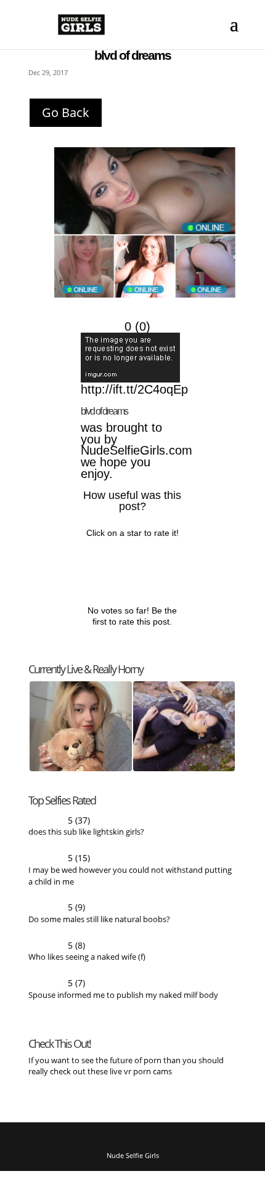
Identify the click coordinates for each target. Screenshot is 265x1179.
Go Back (65, 112)
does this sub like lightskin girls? (86, 835)
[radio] (92, 564)
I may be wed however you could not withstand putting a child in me (130, 880)
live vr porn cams (142, 1078)
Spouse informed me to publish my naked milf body (123, 1001)
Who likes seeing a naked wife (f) (86, 962)
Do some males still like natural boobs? (99, 924)
